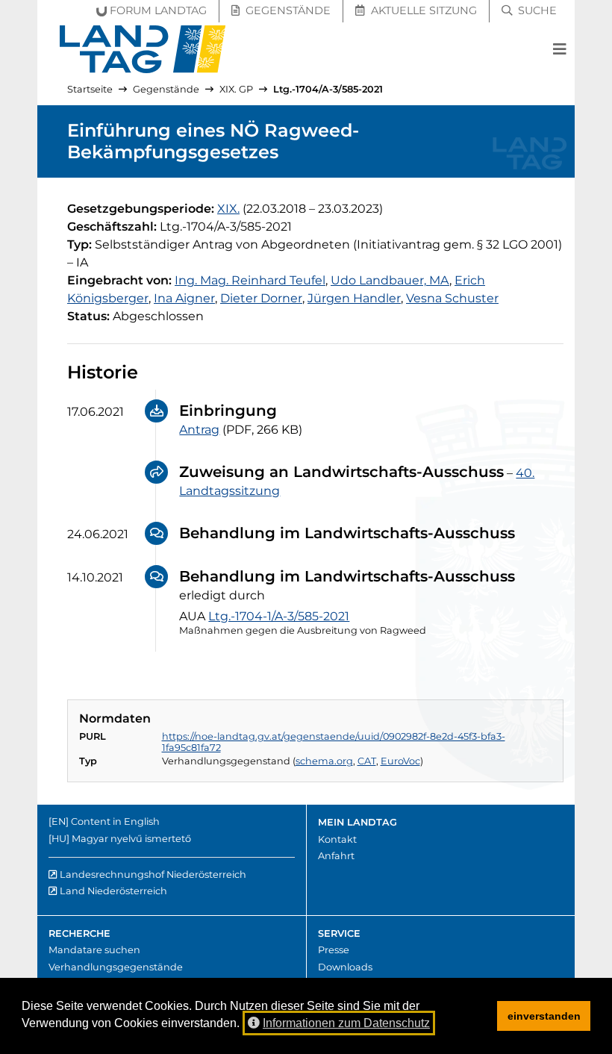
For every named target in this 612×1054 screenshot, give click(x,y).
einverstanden (544, 1016)
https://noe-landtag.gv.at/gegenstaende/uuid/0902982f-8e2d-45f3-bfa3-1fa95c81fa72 (333, 742)
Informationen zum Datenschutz (346, 1023)
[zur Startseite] (143, 49)
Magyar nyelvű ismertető (131, 838)
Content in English (115, 821)
